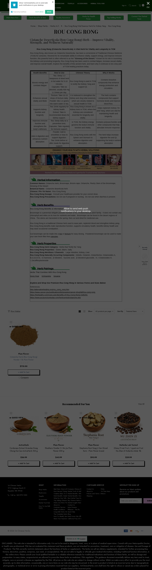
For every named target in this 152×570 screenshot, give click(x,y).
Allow (49, 12)
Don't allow (39, 12)
